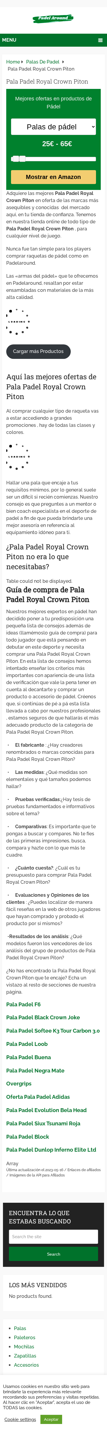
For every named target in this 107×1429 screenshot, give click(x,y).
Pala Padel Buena (28, 1057)
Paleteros (24, 1337)
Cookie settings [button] (20, 1419)
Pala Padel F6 (23, 1004)
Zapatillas (25, 1356)
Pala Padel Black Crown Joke (43, 1017)
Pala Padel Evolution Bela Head (46, 1110)
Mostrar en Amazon (53, 177)
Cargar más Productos (38, 351)
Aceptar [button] (51, 1419)
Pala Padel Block (27, 1137)
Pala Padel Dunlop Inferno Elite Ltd (51, 1150)
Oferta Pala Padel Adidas (38, 1097)
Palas (20, 1328)
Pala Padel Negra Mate (35, 1070)
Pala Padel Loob (27, 1044)
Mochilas (24, 1347)
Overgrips (19, 1083)
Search (53, 1254)
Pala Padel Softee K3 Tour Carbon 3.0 (53, 1031)
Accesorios (26, 1365)
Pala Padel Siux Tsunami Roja (43, 1123)
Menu (9, 40)
